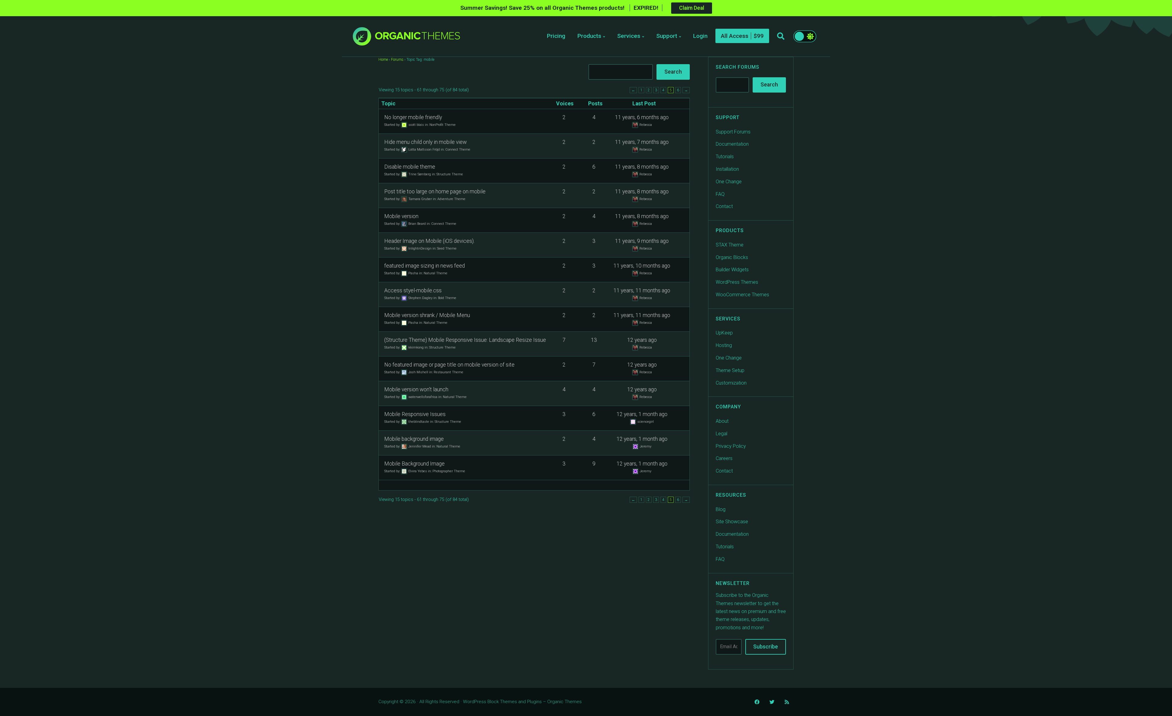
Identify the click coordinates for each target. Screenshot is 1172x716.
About (722, 421)
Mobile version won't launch (416, 389)
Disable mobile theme (409, 167)
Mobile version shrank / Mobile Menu (427, 315)
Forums (397, 59)
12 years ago (642, 340)
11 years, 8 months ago (642, 167)
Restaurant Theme (448, 372)
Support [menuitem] (666, 35)
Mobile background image (414, 439)
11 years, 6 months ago (642, 117)
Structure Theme (449, 174)
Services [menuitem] (628, 35)
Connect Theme (457, 149)
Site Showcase (732, 521)
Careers (724, 458)
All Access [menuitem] (734, 35)
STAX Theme (729, 245)
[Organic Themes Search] (780, 36)
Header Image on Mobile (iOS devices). (429, 241)
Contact (724, 206)
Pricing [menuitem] (556, 35)
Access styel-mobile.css (413, 290)
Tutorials (725, 156)
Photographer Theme (448, 471)
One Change (729, 181)
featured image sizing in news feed (424, 266)
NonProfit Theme (442, 124)
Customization (731, 383)
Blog (720, 509)
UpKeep (724, 333)
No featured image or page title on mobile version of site (449, 365)
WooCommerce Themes (742, 295)
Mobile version (401, 216)
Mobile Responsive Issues (415, 414)
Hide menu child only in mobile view (425, 142)
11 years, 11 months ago (641, 290)
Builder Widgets (732, 269)
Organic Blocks (732, 257)
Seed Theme (447, 248)
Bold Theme (447, 298)
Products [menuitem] (589, 35)
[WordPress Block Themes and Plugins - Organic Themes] (417, 38)
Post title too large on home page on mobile (435, 191)
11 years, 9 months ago (642, 241)
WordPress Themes (737, 282)
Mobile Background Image (414, 464)
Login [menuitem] (700, 35)
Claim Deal (691, 8)
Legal (721, 434)
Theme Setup (730, 370)
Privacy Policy (731, 446)
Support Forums (733, 132)
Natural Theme (435, 273)
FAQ (720, 194)
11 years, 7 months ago (642, 142)
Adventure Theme (451, 199)
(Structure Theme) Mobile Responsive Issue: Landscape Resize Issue (465, 340)
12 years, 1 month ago (642, 414)
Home (383, 59)
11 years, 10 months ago (641, 266)
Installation (727, 169)
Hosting (724, 345)
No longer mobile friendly (413, 117)
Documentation (732, 144)
